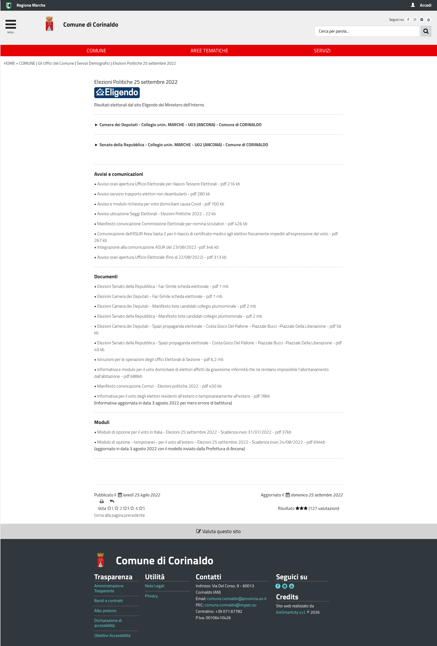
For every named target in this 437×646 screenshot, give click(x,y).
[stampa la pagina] (103, 501)
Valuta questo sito (221, 531)
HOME (9, 63)
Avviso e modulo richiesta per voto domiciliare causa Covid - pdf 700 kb (160, 203)
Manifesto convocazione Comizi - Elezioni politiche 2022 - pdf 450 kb (159, 386)
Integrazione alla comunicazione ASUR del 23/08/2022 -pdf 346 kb (158, 247)
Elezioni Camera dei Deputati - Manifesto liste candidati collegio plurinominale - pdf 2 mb (176, 306)
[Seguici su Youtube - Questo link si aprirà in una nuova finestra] (428, 19)
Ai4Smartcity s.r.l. (291, 612)
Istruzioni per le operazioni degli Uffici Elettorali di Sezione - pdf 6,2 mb (160, 359)
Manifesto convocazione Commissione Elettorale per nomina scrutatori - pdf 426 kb (172, 223)
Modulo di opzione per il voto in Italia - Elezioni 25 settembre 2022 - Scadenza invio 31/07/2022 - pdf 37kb (194, 432)
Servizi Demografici (93, 63)
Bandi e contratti (108, 600)
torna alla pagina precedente (119, 515)
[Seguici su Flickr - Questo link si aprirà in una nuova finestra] (421, 19)
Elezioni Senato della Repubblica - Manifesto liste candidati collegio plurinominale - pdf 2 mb (179, 316)
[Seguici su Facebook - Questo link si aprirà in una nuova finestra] (408, 19)
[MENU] (10, 22)
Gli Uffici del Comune (56, 63)
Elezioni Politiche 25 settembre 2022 (144, 63)
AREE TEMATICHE (209, 50)
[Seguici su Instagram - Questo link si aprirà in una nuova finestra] (414, 19)
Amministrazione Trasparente (109, 588)
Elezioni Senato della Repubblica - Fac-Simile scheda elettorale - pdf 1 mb (163, 286)
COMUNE (96, 50)
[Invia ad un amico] (113, 501)
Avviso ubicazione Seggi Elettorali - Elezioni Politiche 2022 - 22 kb (156, 213)
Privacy (151, 595)
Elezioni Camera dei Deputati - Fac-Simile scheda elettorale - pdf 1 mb (159, 296)
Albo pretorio (105, 610)
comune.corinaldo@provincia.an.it (237, 598)
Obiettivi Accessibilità (112, 635)
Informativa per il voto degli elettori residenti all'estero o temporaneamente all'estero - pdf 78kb (183, 396)
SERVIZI (322, 50)
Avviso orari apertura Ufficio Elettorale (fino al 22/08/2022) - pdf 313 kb (161, 257)
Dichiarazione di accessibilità (108, 623)
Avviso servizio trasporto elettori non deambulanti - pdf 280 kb (153, 193)
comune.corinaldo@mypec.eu (231, 605)
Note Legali (154, 585)
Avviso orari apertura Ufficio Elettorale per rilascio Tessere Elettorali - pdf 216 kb (168, 183)
